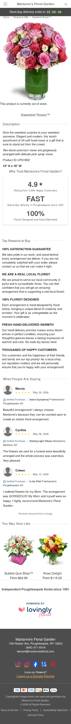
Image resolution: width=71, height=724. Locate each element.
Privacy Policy (30, 710)
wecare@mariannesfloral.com (35, 651)
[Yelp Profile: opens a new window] (53, 664)
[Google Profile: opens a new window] (44, 664)
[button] (62, 715)
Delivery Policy (36, 715)
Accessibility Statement (55, 710)
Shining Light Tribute (40, 441)
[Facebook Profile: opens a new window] (35, 664)
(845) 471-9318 (35, 647)
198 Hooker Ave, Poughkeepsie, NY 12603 (35, 643)
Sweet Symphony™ (40, 399)
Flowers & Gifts (20, 17)
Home (6, 17)
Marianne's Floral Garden (35, 4)
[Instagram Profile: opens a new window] (18, 664)
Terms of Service (9, 710)
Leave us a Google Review (35, 676)
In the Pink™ (36, 481)
